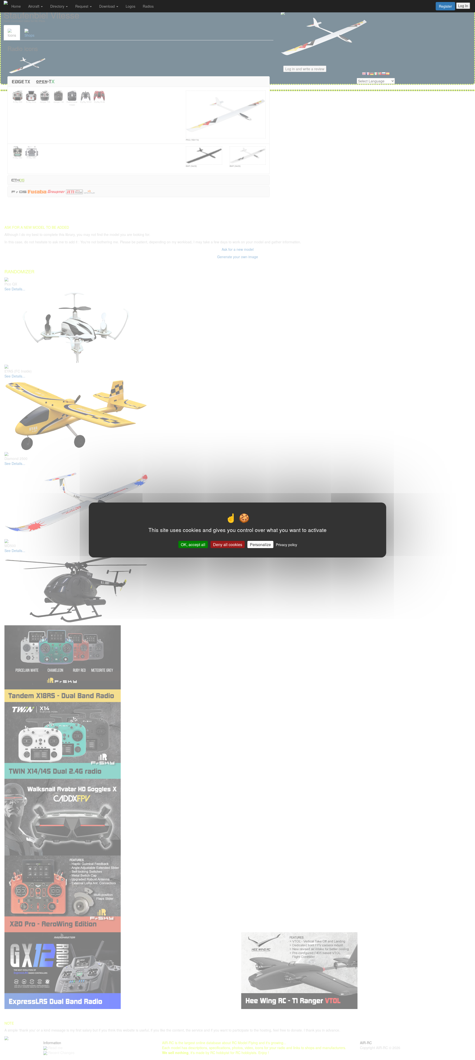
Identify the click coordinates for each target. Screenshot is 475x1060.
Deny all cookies (227, 544)
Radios (148, 6)
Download (107, 6)
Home (16, 6)
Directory (57, 6)
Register (445, 6)
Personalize (260, 544)
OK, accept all (193, 544)
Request (82, 6)
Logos (130, 6)
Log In (463, 5)
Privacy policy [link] (286, 544)
